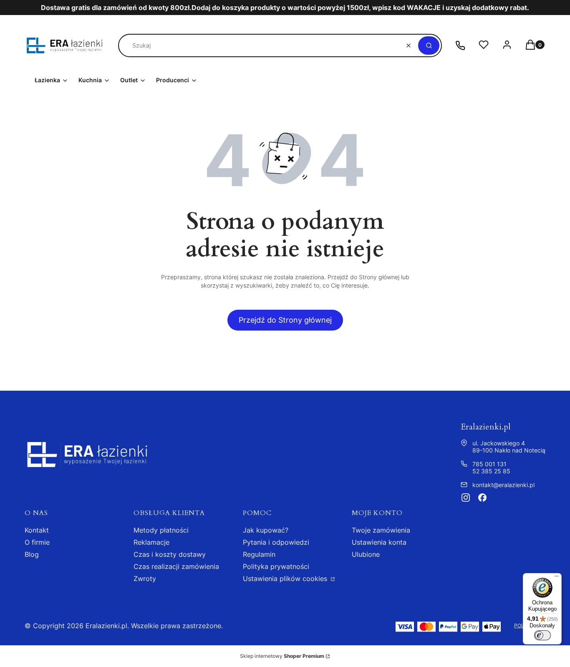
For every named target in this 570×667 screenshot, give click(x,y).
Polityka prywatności (276, 566)
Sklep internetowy (282, 656)
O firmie (37, 542)
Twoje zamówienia (381, 530)
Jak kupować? (265, 530)
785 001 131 (489, 463)
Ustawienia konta (379, 542)
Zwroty (145, 578)
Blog (32, 554)
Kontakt (37, 530)
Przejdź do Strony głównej (285, 320)
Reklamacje (151, 542)
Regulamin (259, 554)
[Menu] (557, 578)
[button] (428, 45)
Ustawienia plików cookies (286, 578)
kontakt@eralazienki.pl (503, 484)
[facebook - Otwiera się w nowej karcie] (482, 498)
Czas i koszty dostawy (170, 554)
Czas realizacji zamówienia (176, 566)
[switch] (542, 635)
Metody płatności (161, 530)
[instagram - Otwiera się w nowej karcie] (466, 498)
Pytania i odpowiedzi (276, 542)
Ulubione (366, 554)
